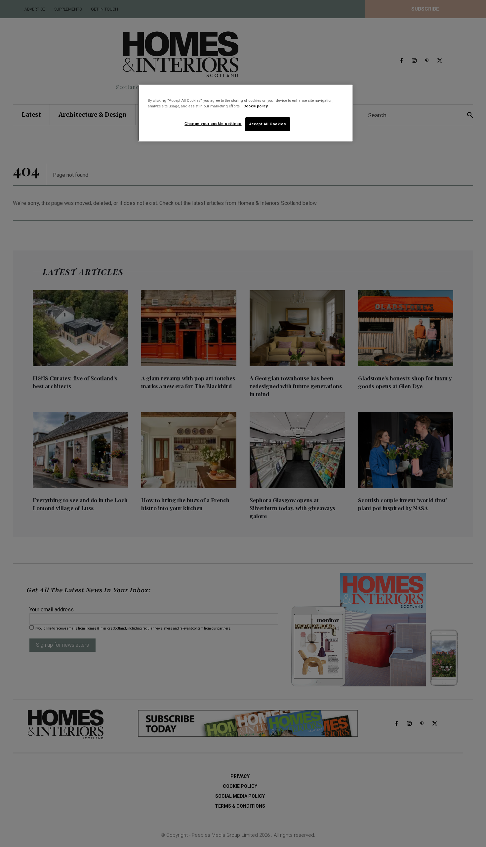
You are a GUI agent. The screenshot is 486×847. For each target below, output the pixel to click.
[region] (245, 113)
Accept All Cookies (267, 124)
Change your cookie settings (212, 123)
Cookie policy (255, 106)
